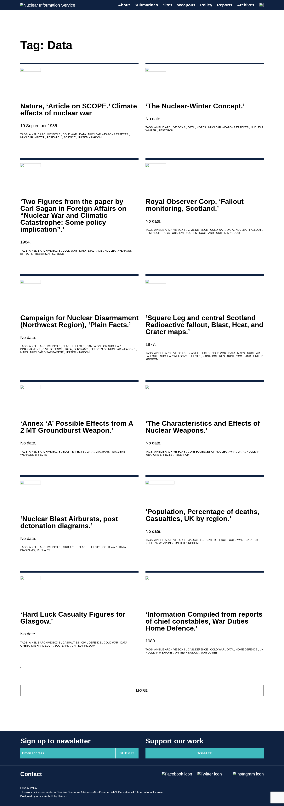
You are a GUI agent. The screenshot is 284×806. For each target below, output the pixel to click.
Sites (168, 5)
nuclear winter (32, 137)
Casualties (196, 539)
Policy (206, 5)
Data (83, 134)
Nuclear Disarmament (47, 352)
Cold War (70, 134)
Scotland (207, 232)
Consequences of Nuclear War (212, 451)
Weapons (186, 5)
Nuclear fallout (249, 229)
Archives (245, 5)
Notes (202, 127)
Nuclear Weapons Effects (108, 134)
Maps (24, 352)
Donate (204, 753)
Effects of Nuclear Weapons (113, 349)
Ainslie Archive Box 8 (45, 134)
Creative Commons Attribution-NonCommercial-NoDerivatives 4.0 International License (110, 792)
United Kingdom (90, 137)
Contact (31, 774)
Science (70, 137)
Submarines (146, 5)
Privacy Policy (28, 787)
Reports (224, 5)
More (142, 690)
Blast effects (74, 346)
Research (54, 137)
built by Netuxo (57, 796)
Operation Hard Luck (36, 645)
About (124, 5)
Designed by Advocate (34, 796)
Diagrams (95, 250)
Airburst (70, 547)
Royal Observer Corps (180, 232)
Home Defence (247, 649)
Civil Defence (198, 229)
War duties (209, 652)
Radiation (210, 356)
